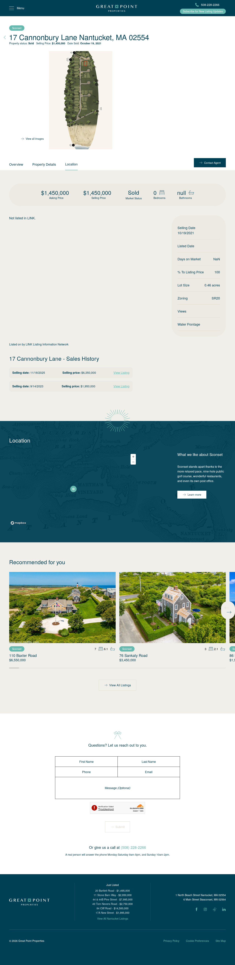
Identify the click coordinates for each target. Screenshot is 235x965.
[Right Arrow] (229, 612)
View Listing (121, 372)
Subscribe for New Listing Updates (203, 11)
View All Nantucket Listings (112, 918)
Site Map (221, 941)
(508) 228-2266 (133, 847)
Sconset (16, 28)
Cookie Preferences (197, 941)
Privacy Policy (171, 941)
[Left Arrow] (226, 608)
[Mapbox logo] (18, 523)
